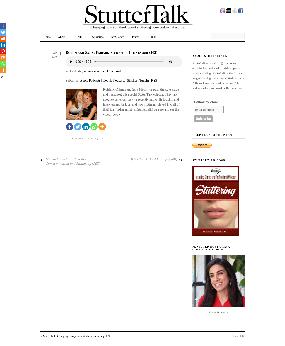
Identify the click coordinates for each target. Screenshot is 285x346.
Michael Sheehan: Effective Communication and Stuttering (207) (70, 161)
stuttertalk (77, 138)
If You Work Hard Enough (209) (156, 159)
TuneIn (144, 80)
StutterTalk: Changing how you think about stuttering (73, 336)
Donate (135, 37)
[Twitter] (77, 126)
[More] (102, 126)
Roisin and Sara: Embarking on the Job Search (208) (111, 52)
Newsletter (117, 37)
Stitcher (132, 80)
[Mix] (3, 57)
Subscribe (98, 37)
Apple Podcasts (90, 80)
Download (114, 71)
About (61, 37)
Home (47, 37)
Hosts (79, 37)
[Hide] (1, 77)
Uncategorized (96, 138)
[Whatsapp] (94, 126)
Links (152, 37)
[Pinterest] (3, 51)
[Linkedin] (86, 126)
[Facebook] (69, 126)
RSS (154, 80)
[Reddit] (3, 39)
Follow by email (206, 102)
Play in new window (91, 71)
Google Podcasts (114, 80)
